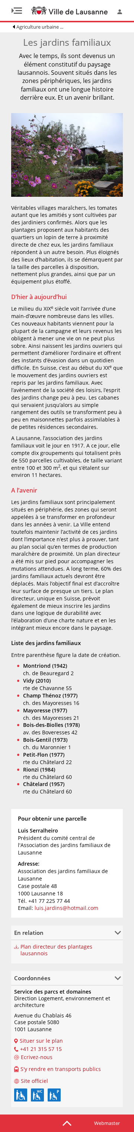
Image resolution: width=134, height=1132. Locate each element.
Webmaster (107, 1123)
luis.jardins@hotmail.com (66, 907)
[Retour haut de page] (67, 1122)
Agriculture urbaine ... (39, 26)
